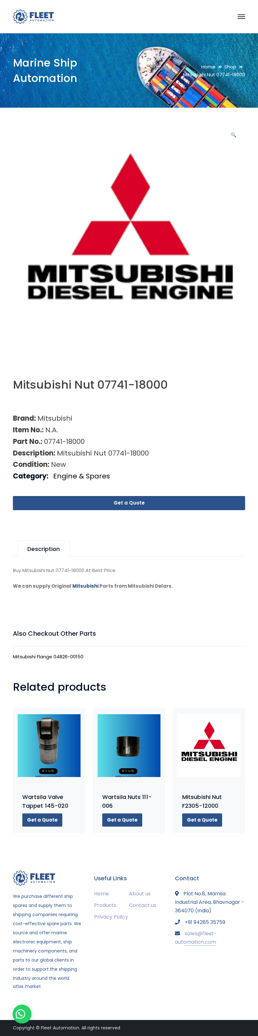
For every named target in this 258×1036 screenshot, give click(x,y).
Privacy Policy (111, 916)
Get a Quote (129, 502)
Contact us (142, 905)
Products (105, 905)
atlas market (27, 986)
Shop (230, 66)
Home (208, 66)
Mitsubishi (85, 586)
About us (140, 893)
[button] (233, 137)
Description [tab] (43, 549)
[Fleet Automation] (33, 16)
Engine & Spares (81, 476)
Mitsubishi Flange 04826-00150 (48, 656)
